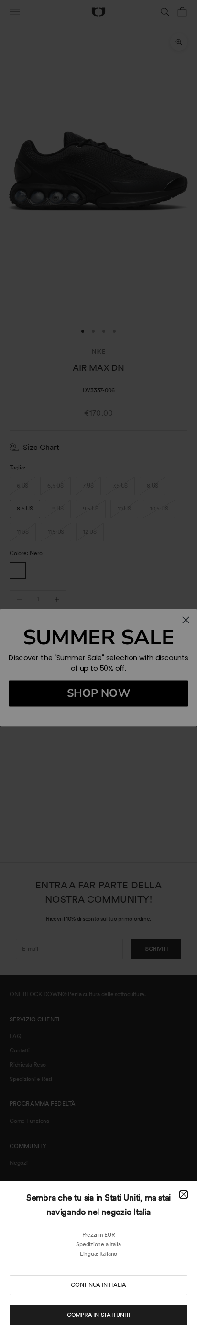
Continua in (98, 1285)
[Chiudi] (183, 1194)
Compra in (98, 1315)
